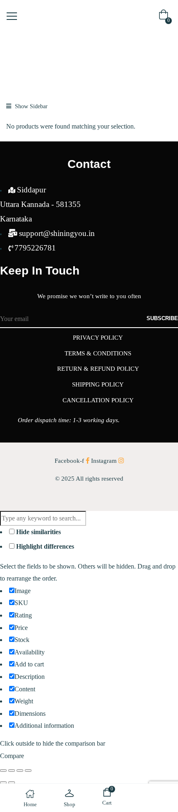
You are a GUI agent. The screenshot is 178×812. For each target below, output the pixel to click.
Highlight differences (44, 546)
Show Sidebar (30, 106)
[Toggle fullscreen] (11, 770)
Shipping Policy (98, 384)
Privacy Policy (98, 337)
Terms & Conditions (98, 353)
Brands (31, 61)
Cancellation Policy (98, 400)
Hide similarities (37, 531)
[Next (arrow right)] (11, 782)
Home (9, 61)
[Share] (20, 770)
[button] (165, 17)
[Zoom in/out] (3, 770)
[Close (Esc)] (28, 770)
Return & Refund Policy (98, 368)
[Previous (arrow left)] (3, 782)
